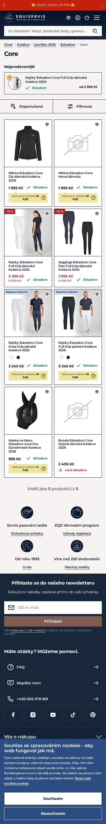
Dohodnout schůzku (27, 533)
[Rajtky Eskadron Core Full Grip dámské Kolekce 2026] (28, 232)
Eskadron (67, 44)
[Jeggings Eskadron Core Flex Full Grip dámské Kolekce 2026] (78, 232)
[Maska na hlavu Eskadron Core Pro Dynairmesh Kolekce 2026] (28, 410)
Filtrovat (84, 106)
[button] (4, 5)
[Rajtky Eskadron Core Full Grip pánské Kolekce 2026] (78, 313)
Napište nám (29, 683)
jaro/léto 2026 (45, 44)
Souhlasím (53, 798)
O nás (27, 567)
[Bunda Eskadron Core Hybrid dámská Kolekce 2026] (78, 410)
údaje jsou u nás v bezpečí (28, 630)
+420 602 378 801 (32, 699)
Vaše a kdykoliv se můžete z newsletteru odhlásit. (48, 632)
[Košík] (87, 18)
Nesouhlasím (53, 813)
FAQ (21, 667)
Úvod (8, 44)
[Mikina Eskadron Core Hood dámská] (78, 143)
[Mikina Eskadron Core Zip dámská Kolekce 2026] (28, 143)
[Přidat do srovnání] (47, 124)
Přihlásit (53, 621)
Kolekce (23, 44)
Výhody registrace (77, 533)
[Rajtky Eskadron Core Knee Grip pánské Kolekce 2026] (28, 313)
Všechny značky (77, 567)
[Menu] (97, 18)
